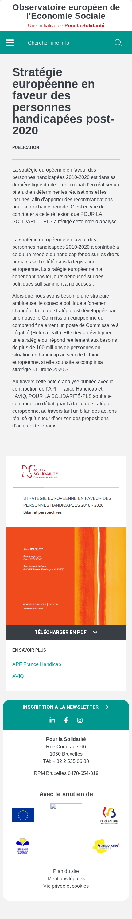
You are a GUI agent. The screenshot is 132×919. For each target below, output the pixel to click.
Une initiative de (66, 25)
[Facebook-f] (66, 720)
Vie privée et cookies (66, 886)
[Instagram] (80, 720)
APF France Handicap (36, 664)
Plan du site (66, 871)
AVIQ (18, 676)
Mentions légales (66, 878)
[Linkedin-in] (52, 720)
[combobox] (68, 42)
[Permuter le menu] (10, 42)
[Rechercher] (119, 42)
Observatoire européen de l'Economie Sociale (66, 11)
